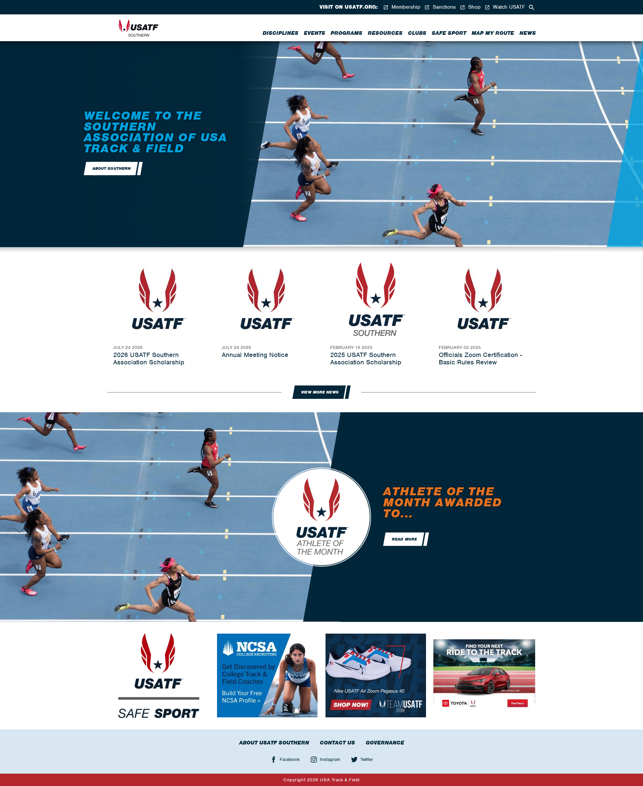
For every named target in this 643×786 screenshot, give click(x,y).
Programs (346, 33)
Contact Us (337, 742)
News (527, 33)
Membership (405, 7)
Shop (474, 7)
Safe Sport (449, 33)
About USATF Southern (274, 742)
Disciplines (280, 33)
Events (314, 33)
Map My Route (493, 33)
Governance (385, 742)
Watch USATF (508, 7)
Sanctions (443, 7)
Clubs (417, 33)
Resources (385, 33)
